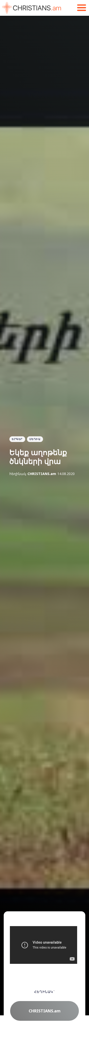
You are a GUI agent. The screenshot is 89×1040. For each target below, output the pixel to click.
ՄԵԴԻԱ (35, 439)
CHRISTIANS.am (41, 473)
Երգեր (17, 439)
